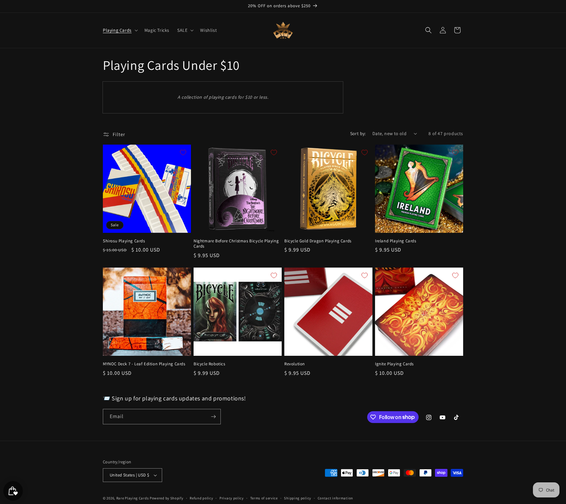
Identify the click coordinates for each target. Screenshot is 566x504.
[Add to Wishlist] (183, 152)
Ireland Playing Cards (395, 241)
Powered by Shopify (166, 498)
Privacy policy (231, 498)
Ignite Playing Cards (394, 364)
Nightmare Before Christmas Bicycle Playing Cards (236, 243)
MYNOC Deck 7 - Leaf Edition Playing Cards (144, 364)
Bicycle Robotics (209, 364)
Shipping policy (297, 498)
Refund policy (201, 498)
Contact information (335, 498)
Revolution (294, 364)
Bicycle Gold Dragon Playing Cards (317, 241)
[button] (120, 30)
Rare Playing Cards (132, 498)
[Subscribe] (213, 416)
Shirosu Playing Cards (124, 241)
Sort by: (358, 133)
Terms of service (264, 498)
